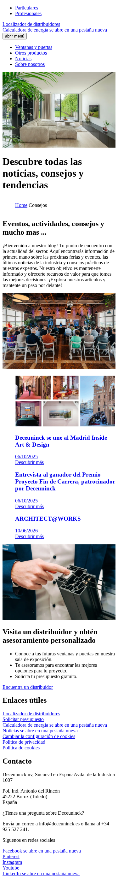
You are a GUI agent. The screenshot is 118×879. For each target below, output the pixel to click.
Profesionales (28, 13)
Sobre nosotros (30, 64)
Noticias (23, 58)
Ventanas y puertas (33, 47)
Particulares (26, 7)
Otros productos (31, 53)
